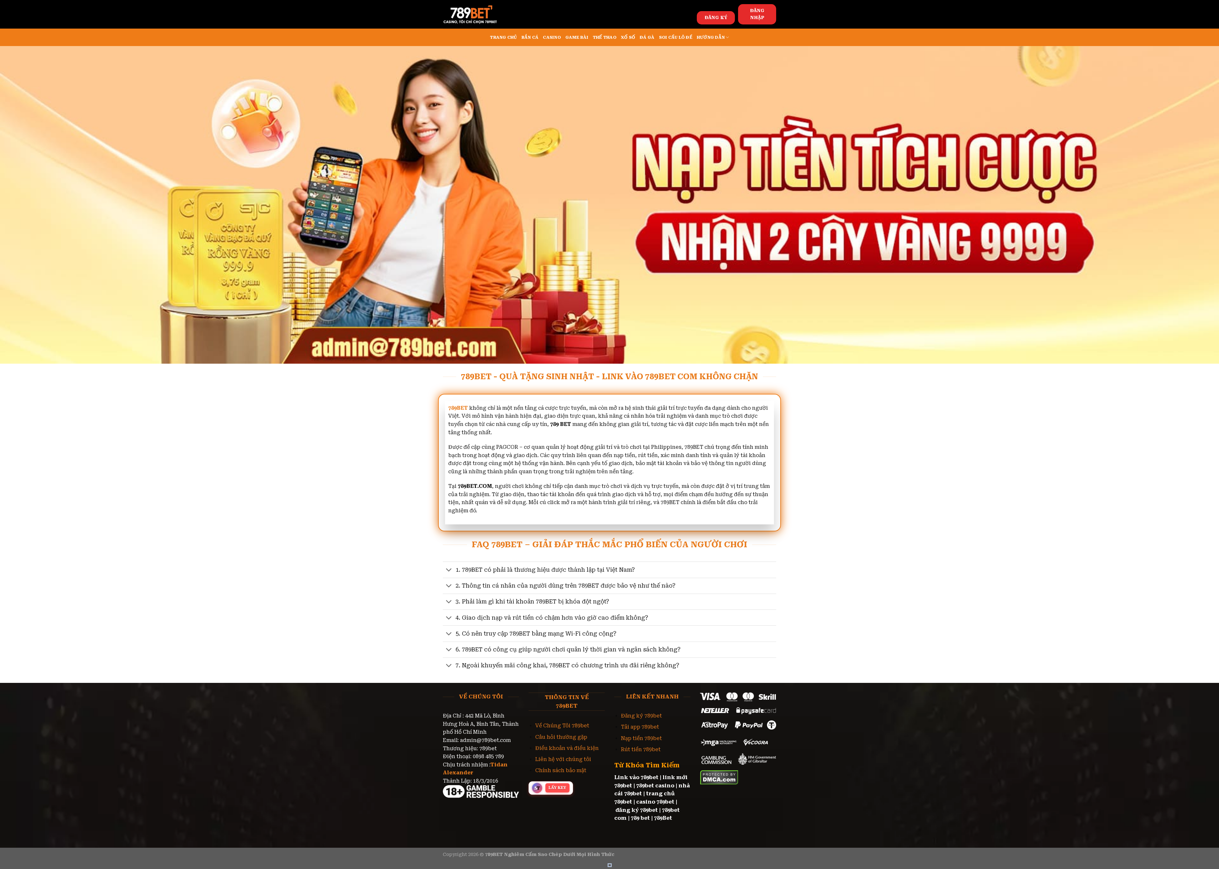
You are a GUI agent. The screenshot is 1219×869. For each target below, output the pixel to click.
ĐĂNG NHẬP (757, 14)
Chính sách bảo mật (560, 770)
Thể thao (604, 37)
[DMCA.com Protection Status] (719, 777)
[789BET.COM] (474, 14)
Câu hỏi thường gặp (561, 737)
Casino (552, 37)
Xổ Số (628, 37)
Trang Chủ (503, 37)
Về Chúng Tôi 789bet (562, 726)
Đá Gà (647, 37)
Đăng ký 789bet (641, 716)
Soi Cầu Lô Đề (675, 37)
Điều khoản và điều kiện (567, 748)
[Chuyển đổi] (449, 570)
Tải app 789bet (640, 727)
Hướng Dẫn (711, 37)
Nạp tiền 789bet (641, 738)
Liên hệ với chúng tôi (563, 759)
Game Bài (576, 37)
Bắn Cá (530, 37)
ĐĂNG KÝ (716, 17)
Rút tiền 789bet (641, 749)
